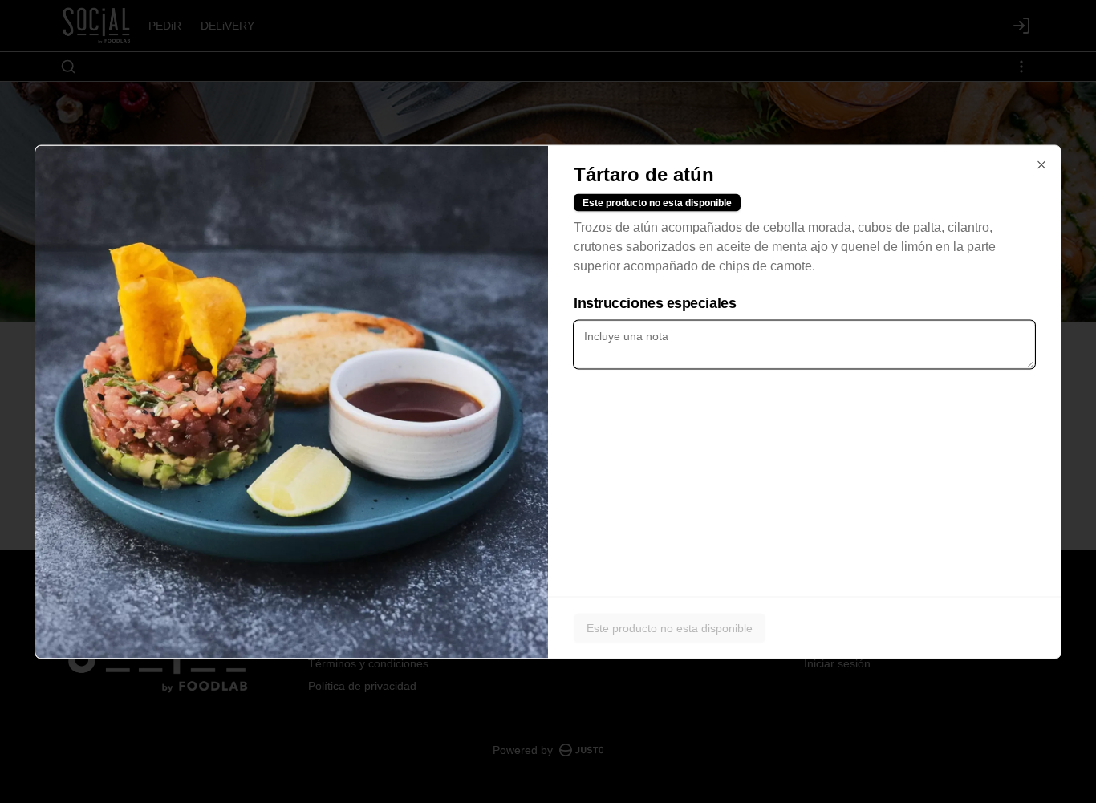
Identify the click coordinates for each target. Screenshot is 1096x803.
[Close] (1041, 164)
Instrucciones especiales (655, 302)
